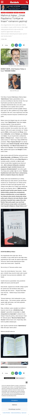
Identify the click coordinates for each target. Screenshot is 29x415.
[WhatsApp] (12, 45)
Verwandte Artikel (9, 378)
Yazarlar (3, 12)
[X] (20, 45)
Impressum (24, 412)
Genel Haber (22, 12)
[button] (26, 382)
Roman (17, 367)
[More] (24, 45)
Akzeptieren (14, 400)
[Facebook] (16, 45)
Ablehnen (14, 404)
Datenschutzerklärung (16, 412)
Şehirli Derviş (23, 367)
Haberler (16, 12)
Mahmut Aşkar (12, 367)
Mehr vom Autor (20, 378)
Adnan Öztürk (10, 12)
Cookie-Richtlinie (6, 412)
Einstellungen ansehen (14, 409)
